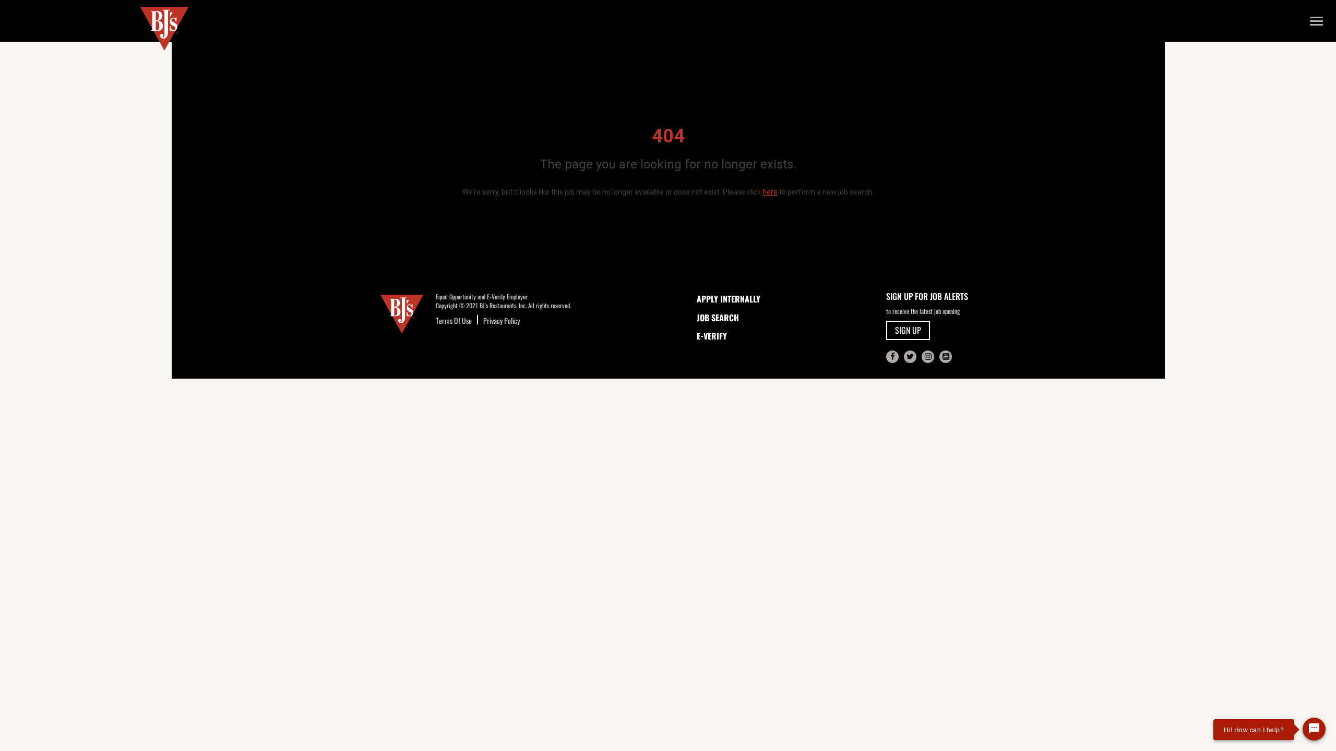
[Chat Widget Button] (1314, 729)
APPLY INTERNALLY (728, 299)
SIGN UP (908, 330)
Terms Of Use (454, 320)
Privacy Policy (501, 320)
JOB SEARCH (718, 317)
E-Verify (712, 336)
